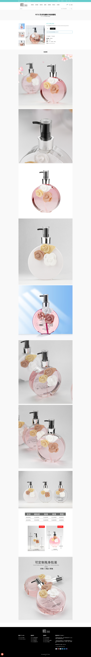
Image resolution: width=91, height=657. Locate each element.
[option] (21, 26)
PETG (49, 41)
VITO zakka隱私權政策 (34, 637)
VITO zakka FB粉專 (21, 637)
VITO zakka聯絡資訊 (46, 637)
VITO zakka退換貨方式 (34, 641)
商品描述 (45, 51)
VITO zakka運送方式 (34, 640)
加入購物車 (52, 28)
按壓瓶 (52, 41)
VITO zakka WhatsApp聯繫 (47, 640)
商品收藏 (49, 36)
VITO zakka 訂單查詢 (46, 641)
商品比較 (53, 36)
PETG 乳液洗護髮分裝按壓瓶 (46, 16)
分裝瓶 (55, 41)
